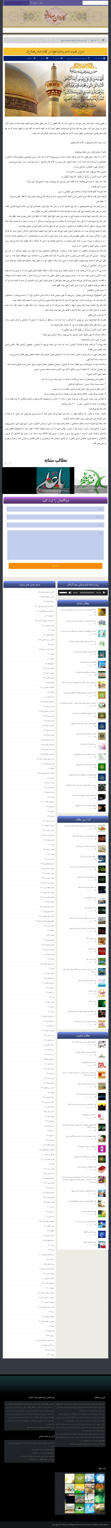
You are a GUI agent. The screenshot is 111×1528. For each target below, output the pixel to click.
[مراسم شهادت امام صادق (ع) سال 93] (102, 1096)
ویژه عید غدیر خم (91, 959)
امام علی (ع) (50, 735)
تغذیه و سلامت (50, 830)
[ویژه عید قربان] (102, 993)
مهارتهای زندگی (49, 1283)
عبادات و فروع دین (49, 1102)
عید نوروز (51, 1135)
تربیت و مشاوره (50, 821)
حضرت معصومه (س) (48, 897)
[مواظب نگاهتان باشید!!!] (102, 1244)
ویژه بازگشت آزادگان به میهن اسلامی (86, 846)
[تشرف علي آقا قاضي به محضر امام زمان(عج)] (102, 1193)
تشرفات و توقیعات (49, 825)
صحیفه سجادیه (50, 1083)
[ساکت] (70, 592)
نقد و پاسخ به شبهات (48, 1307)
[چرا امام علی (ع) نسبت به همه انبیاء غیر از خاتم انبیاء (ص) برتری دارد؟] (91, 483)
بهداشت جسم (50, 782)
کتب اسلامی (50, 1173)
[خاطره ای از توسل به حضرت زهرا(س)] (102, 1054)
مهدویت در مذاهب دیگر (47, 1297)
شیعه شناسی (50, 1078)
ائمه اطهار (93, 40)
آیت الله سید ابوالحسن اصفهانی (45, 606)
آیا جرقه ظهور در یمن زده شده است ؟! (85, 1221)
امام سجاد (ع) (50, 730)
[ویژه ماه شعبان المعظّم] (102, 1234)
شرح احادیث (51, 1049)
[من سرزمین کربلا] (102, 941)
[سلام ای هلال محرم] (102, 910)
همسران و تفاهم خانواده (47, 1321)
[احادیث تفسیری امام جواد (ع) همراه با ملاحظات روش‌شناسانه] (102, 695)
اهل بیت (52, 778)
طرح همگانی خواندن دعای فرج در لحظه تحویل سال (82, 1201)
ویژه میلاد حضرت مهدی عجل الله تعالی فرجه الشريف (81, 1011)
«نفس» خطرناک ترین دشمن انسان (86, 1167)
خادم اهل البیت (98, 58)
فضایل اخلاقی (50, 1145)
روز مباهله (51, 992)
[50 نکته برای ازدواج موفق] (102, 1117)
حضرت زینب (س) (49, 878)
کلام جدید (51, 1188)
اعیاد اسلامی (50, 697)
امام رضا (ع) (78, 58)
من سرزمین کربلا (91, 938)
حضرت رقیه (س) (49, 873)
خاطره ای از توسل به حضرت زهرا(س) (86, 1052)
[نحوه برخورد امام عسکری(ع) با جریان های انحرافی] (102, 777)
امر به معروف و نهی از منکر (46, 759)
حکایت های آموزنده (48, 906)
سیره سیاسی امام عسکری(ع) (88, 744)
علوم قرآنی (51, 1121)
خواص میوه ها (50, 954)
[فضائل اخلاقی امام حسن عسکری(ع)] (102, 767)
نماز (53, 1311)
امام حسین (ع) (50, 716)
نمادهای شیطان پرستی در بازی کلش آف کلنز (83, 1042)
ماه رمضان (51, 1211)
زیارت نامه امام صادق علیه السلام (87, 1084)
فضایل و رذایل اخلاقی (48, 1149)
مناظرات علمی (50, 1273)
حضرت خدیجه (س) (49, 868)
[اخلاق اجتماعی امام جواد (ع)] (102, 664)
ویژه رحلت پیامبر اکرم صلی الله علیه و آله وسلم (83, 866)
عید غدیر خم (50, 1126)
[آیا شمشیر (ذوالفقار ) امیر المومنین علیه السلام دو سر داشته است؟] (102, 633)
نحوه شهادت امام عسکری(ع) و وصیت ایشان (84, 795)
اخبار (53, 630)
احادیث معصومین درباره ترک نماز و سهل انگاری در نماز (81, 1136)
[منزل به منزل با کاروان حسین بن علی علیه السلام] (102, 920)
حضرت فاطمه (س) (49, 887)
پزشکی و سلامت (49, 801)
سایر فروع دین (50, 1021)
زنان (53, 1011)
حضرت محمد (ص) (49, 892)
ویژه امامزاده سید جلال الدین (46, 1340)
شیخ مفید (51, 1073)
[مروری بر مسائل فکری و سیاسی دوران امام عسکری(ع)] (102, 787)
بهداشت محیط (50, 792)
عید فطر (52, 1130)
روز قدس (51, 987)
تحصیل (52, 811)
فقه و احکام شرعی (49, 1159)
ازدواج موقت (51, 663)
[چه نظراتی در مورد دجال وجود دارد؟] (102, 1148)
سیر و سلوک (50, 1035)
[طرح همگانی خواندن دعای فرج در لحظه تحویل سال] (102, 1203)
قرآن (53, 1164)
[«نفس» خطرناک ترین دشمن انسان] (102, 1169)
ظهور (52, 1092)
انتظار (52, 768)
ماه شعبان (51, 1216)
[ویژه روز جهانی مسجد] (102, 900)
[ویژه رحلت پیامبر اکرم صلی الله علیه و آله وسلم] (102, 869)
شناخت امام (51, 1064)
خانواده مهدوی (50, 940)
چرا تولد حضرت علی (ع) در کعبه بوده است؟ (84, 651)
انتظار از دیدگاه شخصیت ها (46, 773)
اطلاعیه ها (51, 682)
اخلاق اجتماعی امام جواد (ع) (88, 662)
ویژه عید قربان (92, 991)
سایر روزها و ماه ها (49, 1016)
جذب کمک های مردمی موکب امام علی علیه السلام (82, 1104)
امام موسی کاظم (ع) (48, 754)
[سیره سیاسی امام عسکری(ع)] (102, 746)
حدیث (52, 854)
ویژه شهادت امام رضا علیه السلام (87, 887)
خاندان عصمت (50, 925)
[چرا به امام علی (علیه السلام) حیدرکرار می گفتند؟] (102, 644)
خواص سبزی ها (50, 949)
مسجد (52, 1250)
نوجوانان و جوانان (49, 1316)
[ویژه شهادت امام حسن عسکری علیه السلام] (102, 838)
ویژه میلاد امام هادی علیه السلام (87, 980)
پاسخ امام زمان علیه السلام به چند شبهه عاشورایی (82, 928)
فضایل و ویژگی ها (49, 1154)
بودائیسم (52, 797)
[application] (83, 593)
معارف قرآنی (50, 1264)
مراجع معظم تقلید (49, 1240)
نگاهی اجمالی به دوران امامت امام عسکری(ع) (83, 723)
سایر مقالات (51, 1025)
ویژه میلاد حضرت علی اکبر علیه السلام (85, 1021)
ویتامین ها (51, 1335)
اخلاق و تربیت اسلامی (48, 639)
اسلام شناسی (50, 668)
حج (53, 844)
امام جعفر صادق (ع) (49, 701)
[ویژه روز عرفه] (102, 1003)
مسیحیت (51, 1259)
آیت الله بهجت (50, 601)
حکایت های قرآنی (49, 911)
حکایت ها (51, 902)
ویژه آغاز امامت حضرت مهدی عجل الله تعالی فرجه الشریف (80, 825)
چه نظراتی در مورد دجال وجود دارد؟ (86, 1146)
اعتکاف (52, 692)
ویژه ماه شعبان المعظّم (90, 1232)
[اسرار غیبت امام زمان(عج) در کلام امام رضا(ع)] (55, 90)
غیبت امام (51, 1140)
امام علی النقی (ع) (49, 740)
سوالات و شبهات (49, 1030)
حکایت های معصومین (48, 916)
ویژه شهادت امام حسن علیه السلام (86, 877)
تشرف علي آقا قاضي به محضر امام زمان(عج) (84, 1191)
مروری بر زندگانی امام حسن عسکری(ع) (85, 754)
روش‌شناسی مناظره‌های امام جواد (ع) (86, 672)
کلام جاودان (50, 1183)
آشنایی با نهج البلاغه (48, 597)
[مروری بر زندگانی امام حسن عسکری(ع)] (102, 756)
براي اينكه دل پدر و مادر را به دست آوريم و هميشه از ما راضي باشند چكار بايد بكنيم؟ (79, 1073)
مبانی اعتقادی (50, 1226)
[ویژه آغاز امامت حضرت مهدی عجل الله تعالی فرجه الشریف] (102, 828)
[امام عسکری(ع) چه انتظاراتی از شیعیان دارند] (102, 715)
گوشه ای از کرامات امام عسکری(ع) (86, 733)
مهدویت (52, 1288)
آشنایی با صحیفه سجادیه (47, 592)
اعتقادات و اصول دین (48, 687)
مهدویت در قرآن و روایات (47, 1292)
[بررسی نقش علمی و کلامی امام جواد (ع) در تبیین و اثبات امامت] (102, 685)
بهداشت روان (50, 787)
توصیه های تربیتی (49, 835)
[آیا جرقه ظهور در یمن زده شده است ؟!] (102, 1224)
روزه (53, 997)
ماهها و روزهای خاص (48, 1221)
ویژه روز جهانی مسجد (90, 897)
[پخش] (104, 592)
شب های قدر (50, 1040)
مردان (52, 1245)
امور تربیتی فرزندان (49, 763)
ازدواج (52, 654)
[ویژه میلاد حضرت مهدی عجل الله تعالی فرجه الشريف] (102, 1013)
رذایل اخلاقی (50, 978)
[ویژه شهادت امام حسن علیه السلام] (102, 879)
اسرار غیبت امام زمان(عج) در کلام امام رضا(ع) (55, 51)
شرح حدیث (51, 1054)
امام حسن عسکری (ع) (48, 711)
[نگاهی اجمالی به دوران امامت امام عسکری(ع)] (102, 726)
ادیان (52, 644)
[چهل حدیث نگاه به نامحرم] (102, 1213)
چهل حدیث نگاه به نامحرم (89, 1211)
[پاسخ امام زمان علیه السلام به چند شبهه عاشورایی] (102, 930)
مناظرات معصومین (49, 1278)
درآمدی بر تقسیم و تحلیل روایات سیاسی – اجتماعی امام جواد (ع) (78, 703)
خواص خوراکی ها (49, 944)
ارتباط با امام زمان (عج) (47, 649)
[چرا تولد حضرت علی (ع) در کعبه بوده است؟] (102, 654)
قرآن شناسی (51, 1168)
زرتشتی (52, 1006)
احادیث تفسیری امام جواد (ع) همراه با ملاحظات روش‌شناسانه (79, 692)
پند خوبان (51, 806)
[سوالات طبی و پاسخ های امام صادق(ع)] (102, 1159)
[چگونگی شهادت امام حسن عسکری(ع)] (102, 808)
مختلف (52, 1230)
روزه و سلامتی (50, 1002)
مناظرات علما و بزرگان (48, 1269)
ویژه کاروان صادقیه (49, 1345)
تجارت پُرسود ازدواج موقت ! (88, 1062)
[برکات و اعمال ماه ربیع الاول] (102, 859)
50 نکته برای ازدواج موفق (89, 1114)
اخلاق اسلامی (50, 635)
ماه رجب (51, 1207)
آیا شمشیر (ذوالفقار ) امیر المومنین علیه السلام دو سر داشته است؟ (78, 631)
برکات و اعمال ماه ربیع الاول (88, 856)
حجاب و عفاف (50, 849)
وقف (53, 1326)
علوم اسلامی (50, 1116)
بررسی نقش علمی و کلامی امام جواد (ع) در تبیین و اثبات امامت (79, 682)
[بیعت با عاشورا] (102, 951)
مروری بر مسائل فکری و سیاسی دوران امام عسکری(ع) (81, 785)
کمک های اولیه (50, 1192)
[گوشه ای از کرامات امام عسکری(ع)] (102, 736)
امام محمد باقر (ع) (49, 744)
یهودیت (52, 1354)
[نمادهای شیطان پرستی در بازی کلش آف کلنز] (102, 1044)
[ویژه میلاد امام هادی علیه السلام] (102, 983)
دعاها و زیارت (50, 973)
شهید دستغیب (50, 1068)
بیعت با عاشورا (92, 949)
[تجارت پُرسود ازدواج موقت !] (102, 1064)
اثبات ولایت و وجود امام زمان (46, 620)
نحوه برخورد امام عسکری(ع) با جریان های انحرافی (82, 774)
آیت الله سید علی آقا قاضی (47, 611)
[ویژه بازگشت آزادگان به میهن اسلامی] (102, 848)
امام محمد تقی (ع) (49, 749)
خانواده (52, 930)
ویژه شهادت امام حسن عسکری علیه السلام (84, 836)
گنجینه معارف (50, 1202)
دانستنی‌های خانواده (49, 964)
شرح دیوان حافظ (49, 1059)
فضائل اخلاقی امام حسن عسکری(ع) (86, 764)
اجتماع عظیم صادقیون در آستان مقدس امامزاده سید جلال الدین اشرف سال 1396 (79, 1126)
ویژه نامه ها (51, 1350)
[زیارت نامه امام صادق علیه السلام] (102, 1086)
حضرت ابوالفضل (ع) (48, 863)
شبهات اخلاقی (50, 1045)
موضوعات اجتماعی (49, 1302)
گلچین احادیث (50, 1197)
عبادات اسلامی (50, 1097)
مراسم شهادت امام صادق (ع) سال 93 (86, 1094)
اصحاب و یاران (50, 673)
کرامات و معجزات (49, 1178)
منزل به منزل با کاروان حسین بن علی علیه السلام (82, 918)
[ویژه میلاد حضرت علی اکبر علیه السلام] (102, 1024)
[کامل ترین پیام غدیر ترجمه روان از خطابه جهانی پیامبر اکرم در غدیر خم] (102, 971)
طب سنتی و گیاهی (49, 1087)
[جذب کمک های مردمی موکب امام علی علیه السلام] (102, 1106)
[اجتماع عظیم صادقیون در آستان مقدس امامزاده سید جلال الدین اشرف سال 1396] (102, 1127)
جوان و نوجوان (50, 840)
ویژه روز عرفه (92, 1001)
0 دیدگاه (43, 58)
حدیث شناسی (50, 859)
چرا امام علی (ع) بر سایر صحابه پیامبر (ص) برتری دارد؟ (53, 489)
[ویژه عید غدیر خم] (102, 961)
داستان (52, 959)
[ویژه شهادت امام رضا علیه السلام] (102, 889)
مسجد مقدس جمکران (48, 1254)
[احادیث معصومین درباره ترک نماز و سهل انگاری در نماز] (102, 1138)
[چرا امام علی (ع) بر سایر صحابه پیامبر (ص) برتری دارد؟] (53, 483)
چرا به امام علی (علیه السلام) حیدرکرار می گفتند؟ (83, 641)
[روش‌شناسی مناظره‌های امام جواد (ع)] (102, 674)
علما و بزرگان (50, 1111)
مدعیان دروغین (50, 1235)
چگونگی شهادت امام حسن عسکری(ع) (85, 805)
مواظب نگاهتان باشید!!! (90, 1242)
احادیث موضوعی (49, 625)
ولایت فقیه (51, 1331)
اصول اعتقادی (50, 678)
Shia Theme (104, 1525)
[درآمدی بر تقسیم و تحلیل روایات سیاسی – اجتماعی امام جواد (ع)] (102, 705)
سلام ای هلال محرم (90, 907)
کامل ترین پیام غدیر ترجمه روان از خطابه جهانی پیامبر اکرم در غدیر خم (79, 970)
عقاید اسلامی (50, 1107)
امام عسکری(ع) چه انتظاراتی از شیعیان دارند (84, 713)
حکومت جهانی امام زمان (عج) (46, 921)
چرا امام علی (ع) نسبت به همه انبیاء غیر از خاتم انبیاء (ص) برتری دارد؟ (91, 489)
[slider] (64, 592)
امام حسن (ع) (50, 706)
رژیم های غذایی (49, 983)
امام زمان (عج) (71, 58)
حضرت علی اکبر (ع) (48, 882)
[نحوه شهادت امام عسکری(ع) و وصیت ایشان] (102, 797)
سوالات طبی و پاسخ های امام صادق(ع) (85, 1156)
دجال (52, 968)
